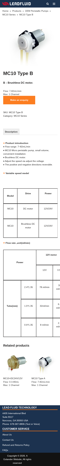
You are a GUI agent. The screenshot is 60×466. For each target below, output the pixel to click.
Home (5, 11)
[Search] (47, 4)
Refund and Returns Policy (15, 445)
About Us (7, 434)
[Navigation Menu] (54, 3)
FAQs (5, 450)
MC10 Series (9, 14)
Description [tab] (11, 131)
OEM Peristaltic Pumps (36, 11)
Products (16, 11)
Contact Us (8, 440)
